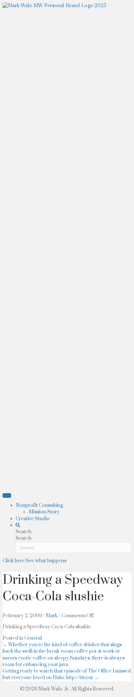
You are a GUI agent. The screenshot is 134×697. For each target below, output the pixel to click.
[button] (18, 525)
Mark (52, 616)
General (33, 638)
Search (24, 538)
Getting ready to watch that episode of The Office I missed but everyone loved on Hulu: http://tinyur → (67, 674)
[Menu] (7, 495)
